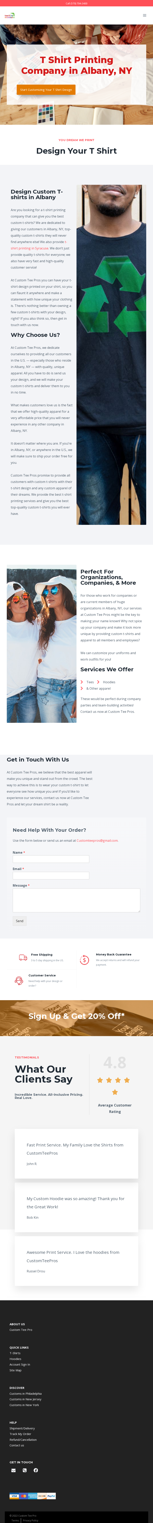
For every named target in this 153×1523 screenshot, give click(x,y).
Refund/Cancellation (23, 1440)
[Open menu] (144, 15)
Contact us (17, 1445)
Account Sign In (20, 1364)
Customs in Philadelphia (26, 1393)
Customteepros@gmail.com (97, 840)
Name (19, 853)
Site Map (16, 1370)
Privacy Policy (30, 1520)
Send (19, 921)
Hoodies (15, 1359)
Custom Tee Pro (21, 1330)
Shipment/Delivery (22, 1428)
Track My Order (20, 1434)
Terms (15, 1520)
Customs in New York (24, 1405)
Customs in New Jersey (25, 1399)
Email (18, 869)
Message (21, 885)
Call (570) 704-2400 (76, 3)
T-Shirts (15, 1353)
